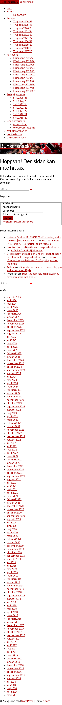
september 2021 (16, 476)
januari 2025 (13, 356)
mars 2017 (12, 655)
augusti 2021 (14, 479)
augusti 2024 (14, 373)
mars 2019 (12, 575)
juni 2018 (12, 605)
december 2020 (15, 506)
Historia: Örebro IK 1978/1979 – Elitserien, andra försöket (33, 242)
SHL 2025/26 (20, 97)
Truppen (11, 18)
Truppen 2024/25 (22, 28)
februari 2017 (14, 658)
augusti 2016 (14, 678)
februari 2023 (14, 423)
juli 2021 (11, 482)
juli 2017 (11, 641)
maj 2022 (12, 449)
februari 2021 (14, 499)
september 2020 (16, 515)
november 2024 (15, 363)
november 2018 (15, 588)
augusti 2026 (14, 297)
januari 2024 (13, 393)
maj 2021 (12, 489)
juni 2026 (12, 300)
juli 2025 (11, 336)
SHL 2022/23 (20, 107)
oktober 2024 (14, 366)
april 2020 (12, 532)
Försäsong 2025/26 (24, 61)
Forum (10, 11)
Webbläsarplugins (17, 130)
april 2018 (12, 612)
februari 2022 (14, 459)
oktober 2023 (14, 403)
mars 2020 (12, 535)
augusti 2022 (14, 439)
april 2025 (12, 346)
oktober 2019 (14, 552)
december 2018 (15, 585)
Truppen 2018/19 (22, 48)
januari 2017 (13, 661)
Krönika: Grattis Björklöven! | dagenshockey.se (33, 247)
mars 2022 (12, 456)
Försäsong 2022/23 (24, 71)
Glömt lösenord (24, 221)
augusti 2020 (14, 519)
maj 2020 (12, 529)
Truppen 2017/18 (22, 51)
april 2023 (12, 416)
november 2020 (15, 509)
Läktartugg (19, 14)
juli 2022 (11, 443)
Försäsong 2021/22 (24, 74)
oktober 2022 (14, 433)
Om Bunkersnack (16, 137)
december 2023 (15, 396)
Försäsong (13, 54)
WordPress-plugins (24, 127)
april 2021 (12, 492)
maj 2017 (12, 648)
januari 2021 (13, 502)
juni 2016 (12, 685)
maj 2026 (12, 303)
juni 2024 (12, 376)
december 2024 (15, 360)
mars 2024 (12, 386)
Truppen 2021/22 (22, 38)
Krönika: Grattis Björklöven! (26, 250)
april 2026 (12, 307)
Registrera (9, 221)
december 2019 (15, 545)
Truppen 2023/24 (22, 31)
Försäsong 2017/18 (24, 87)
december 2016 (15, 665)
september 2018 (16, 595)
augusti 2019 (14, 559)
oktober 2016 (14, 671)
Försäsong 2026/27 (24, 58)
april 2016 (12, 691)
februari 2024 (14, 389)
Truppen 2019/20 (22, 44)
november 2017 (15, 628)
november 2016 (15, 668)
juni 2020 (12, 525)
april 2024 (12, 383)
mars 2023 (12, 419)
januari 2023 (13, 426)
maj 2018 (12, 608)
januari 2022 (13, 462)
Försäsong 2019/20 (24, 81)
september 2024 (16, 370)
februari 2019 (14, 578)
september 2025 (16, 330)
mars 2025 (12, 350)
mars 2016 (12, 695)
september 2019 (16, 555)
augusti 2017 (14, 638)
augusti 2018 (14, 598)
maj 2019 (12, 569)
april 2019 (12, 572)
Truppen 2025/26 (22, 24)
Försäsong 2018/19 (24, 84)
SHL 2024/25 (20, 101)
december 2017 (15, 625)
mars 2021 (12, 496)
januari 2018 (13, 622)
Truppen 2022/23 (22, 34)
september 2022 (16, 436)
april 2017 (12, 651)
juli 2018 (11, 602)
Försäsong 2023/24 (24, 67)
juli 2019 (11, 562)
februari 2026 (14, 313)
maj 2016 (12, 688)
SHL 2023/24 (20, 104)
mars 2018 (12, 615)
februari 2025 (14, 353)
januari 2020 (13, 542)
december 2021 (15, 466)
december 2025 (15, 320)
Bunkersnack (27, 1)
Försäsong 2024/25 (24, 64)
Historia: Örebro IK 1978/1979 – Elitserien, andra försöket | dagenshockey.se (34, 238)
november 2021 (15, 469)
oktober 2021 (14, 472)
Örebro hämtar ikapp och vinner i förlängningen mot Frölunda (32, 260)
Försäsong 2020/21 (24, 77)
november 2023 (15, 399)
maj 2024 (12, 380)
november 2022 (15, 429)
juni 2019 (12, 565)
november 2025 (15, 323)
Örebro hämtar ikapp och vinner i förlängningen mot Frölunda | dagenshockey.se (34, 255)
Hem (9, 8)
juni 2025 (12, 340)
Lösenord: (8, 210)
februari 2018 (14, 618)
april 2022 (12, 452)
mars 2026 (12, 310)
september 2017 (16, 635)
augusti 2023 (14, 409)
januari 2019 (13, 582)
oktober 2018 (14, 592)
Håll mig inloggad (16, 214)
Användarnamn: (12, 206)
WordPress (27, 701)
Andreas (11, 267)
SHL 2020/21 (20, 114)
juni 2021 (12, 486)
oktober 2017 (14, 632)
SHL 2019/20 (20, 117)
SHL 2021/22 (20, 111)
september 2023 (16, 406)
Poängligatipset (16, 94)
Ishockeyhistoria (16, 121)
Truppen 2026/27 (22, 21)
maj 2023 (12, 413)
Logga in (8, 218)
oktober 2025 (14, 326)
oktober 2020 (14, 512)
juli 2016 (11, 681)
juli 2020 (11, 522)
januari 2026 (13, 317)
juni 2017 (12, 645)
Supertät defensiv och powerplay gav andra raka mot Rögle (33, 275)
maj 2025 (12, 343)
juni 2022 (12, 446)
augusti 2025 (14, 333)
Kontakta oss (14, 134)
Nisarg (46, 701)
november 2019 (15, 549)
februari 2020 (14, 539)
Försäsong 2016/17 (24, 91)
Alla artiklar (20, 124)
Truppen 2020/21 (22, 41)
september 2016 (16, 675)
